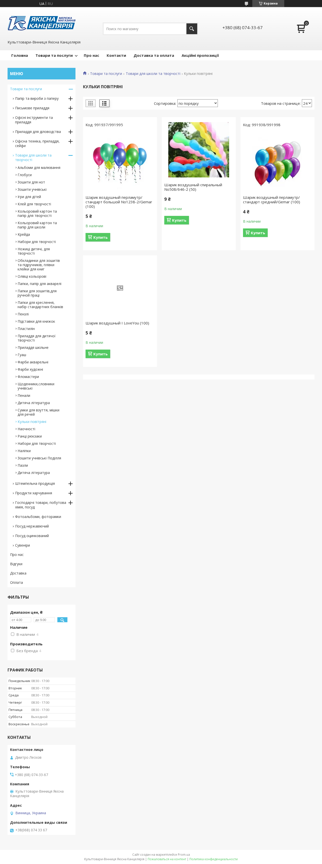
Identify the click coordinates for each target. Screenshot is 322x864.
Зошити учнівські (32, 189)
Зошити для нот (31, 182)
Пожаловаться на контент (167, 859)
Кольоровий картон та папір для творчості (37, 213)
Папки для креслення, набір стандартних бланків (40, 304)
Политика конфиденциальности (213, 859)
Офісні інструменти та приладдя (34, 119)
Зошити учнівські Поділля (39, 458)
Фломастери (28, 376)
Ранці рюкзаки (30, 436)
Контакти (116, 55)
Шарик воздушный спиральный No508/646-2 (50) (193, 186)
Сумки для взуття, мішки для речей (38, 412)
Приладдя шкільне (33, 347)
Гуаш (22, 354)
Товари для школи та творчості (153, 73)
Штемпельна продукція (35, 483)
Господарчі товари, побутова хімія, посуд (40, 504)
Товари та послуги (54, 55)
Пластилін (26, 328)
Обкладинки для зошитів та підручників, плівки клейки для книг (39, 264)
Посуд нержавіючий (32, 526)
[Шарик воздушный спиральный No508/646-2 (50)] (198, 149)
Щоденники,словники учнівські (36, 386)
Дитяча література (34, 402)
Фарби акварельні (33, 362)
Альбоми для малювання (39, 167)
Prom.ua (184, 854)
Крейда (24, 234)
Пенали (24, 395)
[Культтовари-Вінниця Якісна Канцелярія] (41, 23)
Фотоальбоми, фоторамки (38, 516)
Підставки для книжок (36, 321)
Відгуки (16, 563)
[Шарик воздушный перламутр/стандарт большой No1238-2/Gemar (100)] (120, 162)
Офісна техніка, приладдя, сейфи (37, 143)
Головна (19, 55)
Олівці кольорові (32, 276)
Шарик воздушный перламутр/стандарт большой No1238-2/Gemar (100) (119, 202)
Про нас (91, 55)
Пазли (23, 465)
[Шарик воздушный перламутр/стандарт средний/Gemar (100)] (277, 162)
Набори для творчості (37, 241)
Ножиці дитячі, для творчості (34, 251)
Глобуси (25, 174)
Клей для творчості (34, 204)
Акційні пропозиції (200, 55)
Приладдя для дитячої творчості (37, 338)
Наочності (26, 428)
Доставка (18, 573)
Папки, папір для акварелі (39, 283)
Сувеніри (22, 545)
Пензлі (23, 314)
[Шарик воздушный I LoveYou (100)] (120, 288)
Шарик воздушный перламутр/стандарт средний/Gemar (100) (271, 199)
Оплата (16, 582)
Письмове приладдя (32, 108)
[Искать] (191, 28)
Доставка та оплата (154, 55)
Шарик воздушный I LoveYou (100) (117, 323)
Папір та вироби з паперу (37, 98)
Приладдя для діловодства (38, 131)
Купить (100, 237)
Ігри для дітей (29, 196)
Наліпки (24, 450)
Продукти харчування (33, 493)
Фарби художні (30, 369)
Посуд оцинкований (32, 535)
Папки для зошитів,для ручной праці (37, 293)
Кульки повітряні (32, 421)
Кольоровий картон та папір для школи (37, 224)
